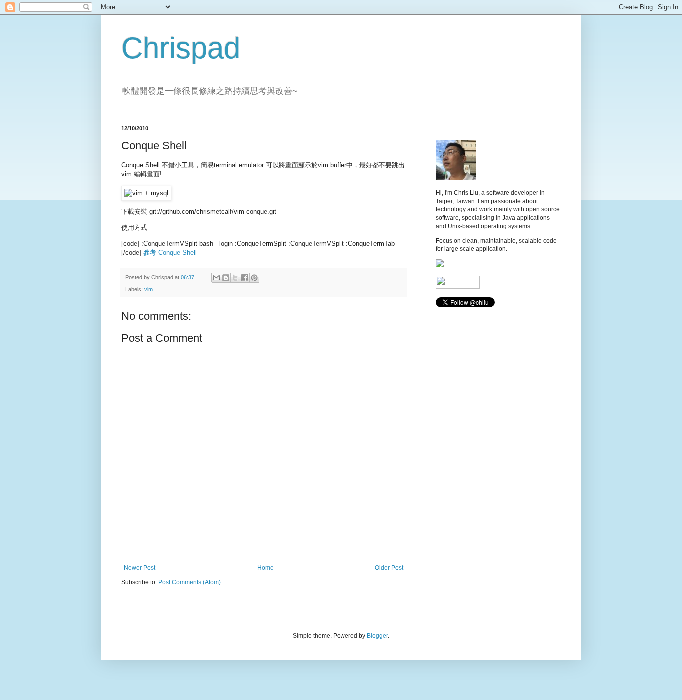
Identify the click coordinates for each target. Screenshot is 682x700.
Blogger (377, 635)
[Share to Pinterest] (254, 278)
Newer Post (139, 567)
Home (265, 567)
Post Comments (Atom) (189, 582)
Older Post (389, 567)
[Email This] (216, 278)
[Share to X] (235, 278)
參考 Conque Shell (170, 252)
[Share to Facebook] (245, 278)
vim (148, 289)
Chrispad (180, 48)
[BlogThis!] (226, 278)
